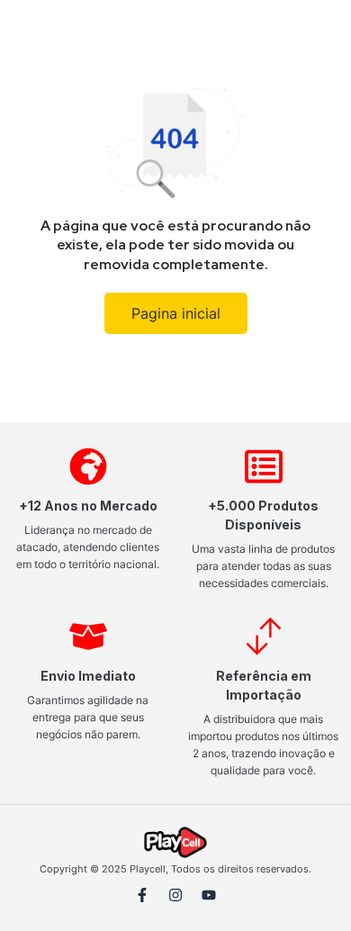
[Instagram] (175, 895)
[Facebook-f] (142, 895)
